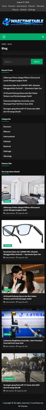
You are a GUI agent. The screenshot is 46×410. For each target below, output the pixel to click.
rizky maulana (9, 391)
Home (4, 6)
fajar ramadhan (10, 346)
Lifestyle (23, 9)
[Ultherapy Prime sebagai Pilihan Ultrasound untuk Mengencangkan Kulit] (23, 190)
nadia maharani (10, 213)
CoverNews (36, 403)
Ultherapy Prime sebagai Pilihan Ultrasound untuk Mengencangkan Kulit (21, 79)
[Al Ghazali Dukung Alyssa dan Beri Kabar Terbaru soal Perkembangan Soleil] (23, 278)
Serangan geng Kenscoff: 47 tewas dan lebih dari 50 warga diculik (21, 110)
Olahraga (31, 9)
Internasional (22, 6)
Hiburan (15, 9)
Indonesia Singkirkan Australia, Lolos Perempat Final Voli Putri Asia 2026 (18, 102)
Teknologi (40, 6)
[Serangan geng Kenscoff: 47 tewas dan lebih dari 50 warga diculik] (23, 367)
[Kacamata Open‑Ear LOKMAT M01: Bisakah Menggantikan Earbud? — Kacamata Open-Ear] (23, 234)
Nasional (11, 6)
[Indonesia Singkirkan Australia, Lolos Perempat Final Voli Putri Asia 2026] (23, 323)
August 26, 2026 (23, 213)
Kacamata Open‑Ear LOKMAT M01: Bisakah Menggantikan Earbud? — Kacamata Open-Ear (22, 86)
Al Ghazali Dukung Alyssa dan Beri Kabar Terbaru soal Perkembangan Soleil (20, 94)
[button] (43, 37)
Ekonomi (31, 6)
